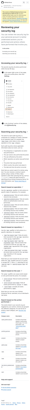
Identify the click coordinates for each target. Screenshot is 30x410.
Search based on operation (11, 187)
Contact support (7, 389)
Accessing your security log (13, 63)
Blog (16, 404)
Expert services (10, 404)
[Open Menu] (27, 2)
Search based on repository (11, 227)
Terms (14, 402)
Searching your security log (13, 132)
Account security (17, 5)
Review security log (8, 7)
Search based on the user (10, 271)
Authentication (7, 5)
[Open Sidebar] (2, 6)
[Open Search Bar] (24, 2)
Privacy (19, 402)
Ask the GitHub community (9, 387)
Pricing (3, 404)
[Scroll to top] (26, 406)
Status (23, 402)
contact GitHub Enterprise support (18, 21)
